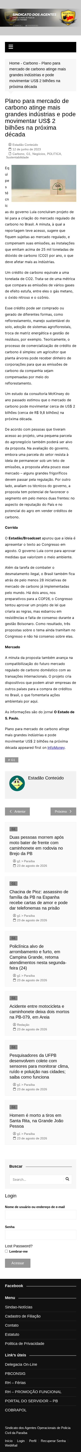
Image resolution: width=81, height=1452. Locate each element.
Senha (9, 1227)
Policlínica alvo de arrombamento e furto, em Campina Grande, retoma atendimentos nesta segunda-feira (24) (38, 957)
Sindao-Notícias (18, 1307)
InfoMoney (56, 747)
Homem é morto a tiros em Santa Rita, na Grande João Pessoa (36, 1121)
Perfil (32, 1441)
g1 (13, 760)
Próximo (61, 811)
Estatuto (12, 1334)
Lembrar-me (18, 1251)
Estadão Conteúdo (25, 144)
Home (14, 63)
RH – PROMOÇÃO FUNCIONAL (33, 1392)
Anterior (19, 811)
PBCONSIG (15, 1373)
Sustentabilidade (17, 157)
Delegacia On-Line (21, 1364)
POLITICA (54, 154)
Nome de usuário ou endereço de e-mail (35, 1207)
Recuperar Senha (53, 1441)
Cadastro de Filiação (23, 1316)
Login (21, 1441)
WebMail (11, 1445)
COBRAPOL (16, 1410)
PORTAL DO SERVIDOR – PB (31, 1401)
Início (9, 1441)
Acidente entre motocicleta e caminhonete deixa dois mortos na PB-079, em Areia (39, 1011)
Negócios (38, 154)
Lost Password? (19, 1246)
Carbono (30, 63)
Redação (23, 1024)
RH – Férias (15, 1383)
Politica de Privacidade (24, 1343)
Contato (12, 1325)
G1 (28, 154)
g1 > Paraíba (26, 861)
